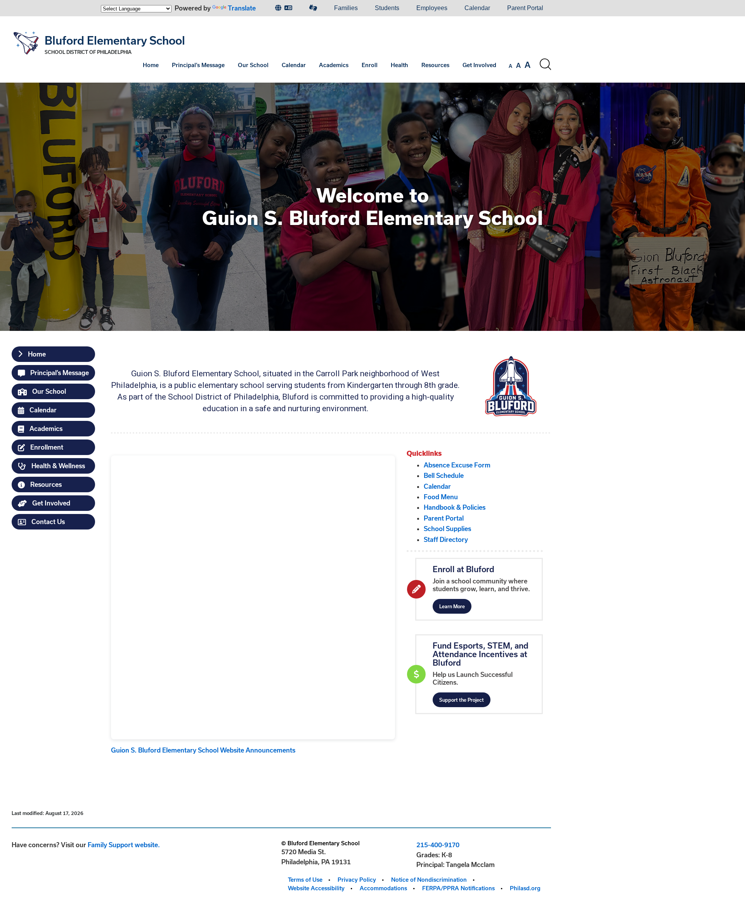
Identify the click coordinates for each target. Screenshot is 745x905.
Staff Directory (446, 539)
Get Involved (479, 65)
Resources (435, 65)
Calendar (477, 8)
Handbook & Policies (454, 507)
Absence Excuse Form (457, 465)
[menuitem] (283, 8)
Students (387, 8)
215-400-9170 (437, 844)
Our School (253, 65)
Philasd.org (525, 888)
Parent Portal (525, 8)
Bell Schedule (444, 475)
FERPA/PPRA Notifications (458, 888)
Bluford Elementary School (115, 40)
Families (346, 8)
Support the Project (461, 700)
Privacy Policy (357, 879)
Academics (333, 65)
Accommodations (383, 888)
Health (399, 65)
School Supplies (447, 528)
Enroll (370, 65)
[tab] (53, 354)
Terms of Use (305, 879)
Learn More (452, 606)
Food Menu (441, 496)
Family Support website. (124, 844)
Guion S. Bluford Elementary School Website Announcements (203, 750)
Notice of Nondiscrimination (429, 879)
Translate (242, 8)
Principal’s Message (198, 65)
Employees (431, 8)
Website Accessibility (316, 888)
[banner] (281, 49)
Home (151, 65)
